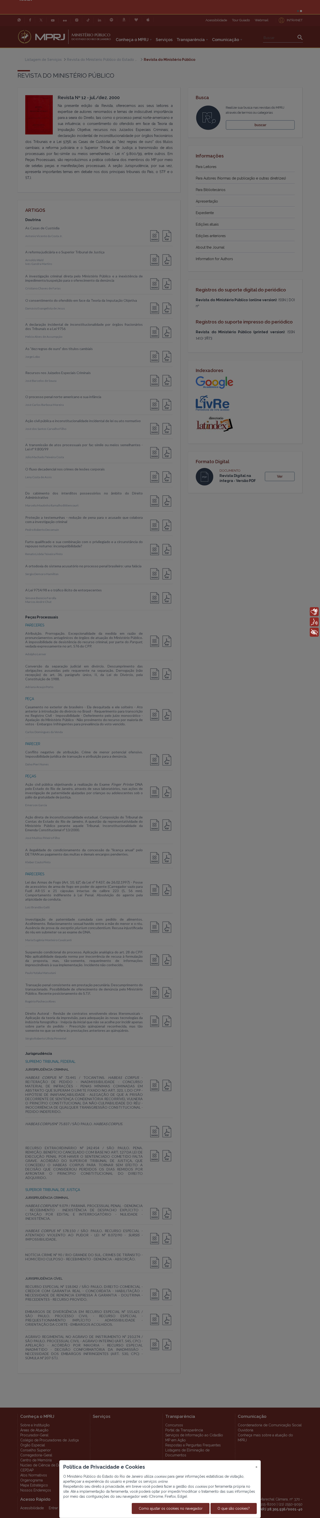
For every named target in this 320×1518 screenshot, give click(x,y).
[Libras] (314, 611)
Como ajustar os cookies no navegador (170, 1508)
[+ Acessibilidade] (314, 632)
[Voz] (314, 621)
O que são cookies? (234, 1508)
